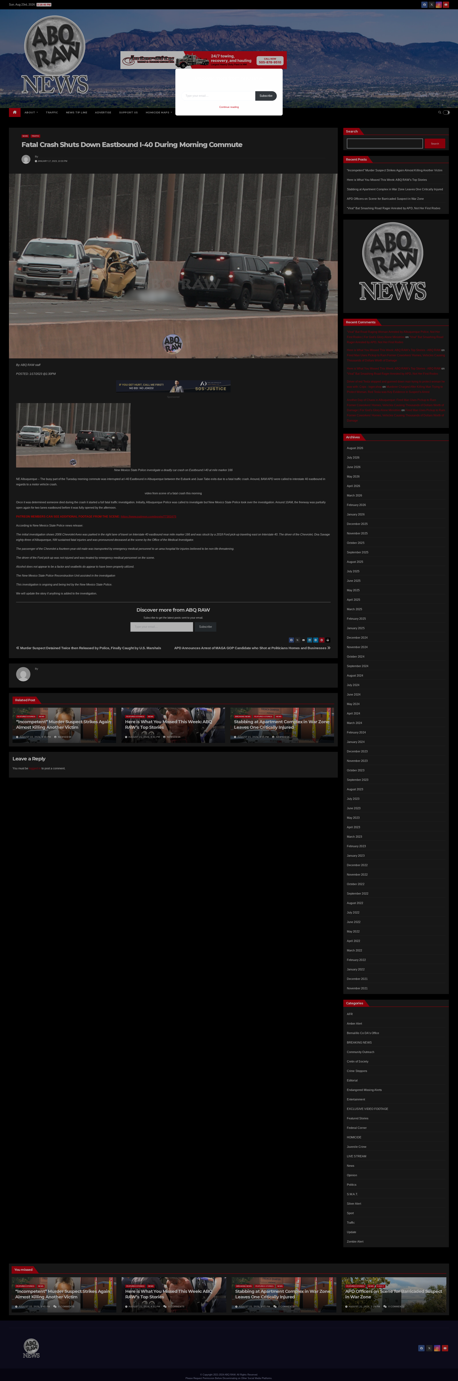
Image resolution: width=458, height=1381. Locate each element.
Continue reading (229, 107)
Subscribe (266, 95)
